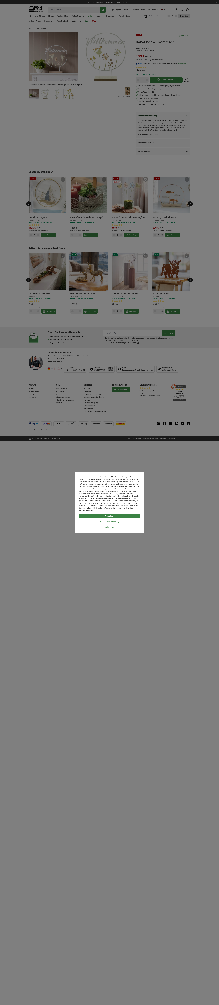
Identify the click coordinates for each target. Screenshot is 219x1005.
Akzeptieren (109, 516)
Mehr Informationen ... (87, 510)
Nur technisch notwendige (109, 521)
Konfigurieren (109, 527)
